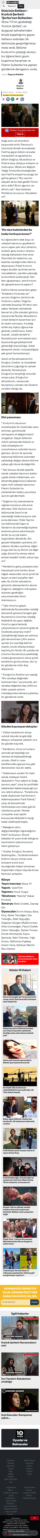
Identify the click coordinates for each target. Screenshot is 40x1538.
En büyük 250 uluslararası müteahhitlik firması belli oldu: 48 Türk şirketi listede (18, 1090)
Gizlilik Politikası (10, 1509)
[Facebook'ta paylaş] (8, 99)
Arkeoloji (29, 1463)
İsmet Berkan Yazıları (29, 1489)
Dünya (10, 1469)
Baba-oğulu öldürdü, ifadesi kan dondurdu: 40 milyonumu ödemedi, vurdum (19, 1121)
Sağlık (10, 1474)
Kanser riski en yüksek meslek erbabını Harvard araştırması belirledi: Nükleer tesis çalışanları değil (18, 1211)
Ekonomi (11, 1466)
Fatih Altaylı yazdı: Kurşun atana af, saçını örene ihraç (19, 1152)
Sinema (29, 1469)
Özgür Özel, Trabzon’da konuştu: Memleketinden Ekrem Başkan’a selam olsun (17, 1241)
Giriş (21, 6)
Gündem (10, 1461)
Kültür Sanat (8, 92)
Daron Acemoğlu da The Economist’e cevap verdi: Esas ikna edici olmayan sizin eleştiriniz (19, 999)
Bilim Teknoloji (10, 1479)
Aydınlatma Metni (11, 1489)
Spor (11, 1471)
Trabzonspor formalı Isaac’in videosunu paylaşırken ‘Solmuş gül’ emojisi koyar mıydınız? (19, 1273)
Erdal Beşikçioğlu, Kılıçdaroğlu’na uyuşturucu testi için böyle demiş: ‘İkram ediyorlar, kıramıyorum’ (18, 1180)
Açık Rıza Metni (10, 1506)
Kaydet (35, 1302)
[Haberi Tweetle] (3, 99)
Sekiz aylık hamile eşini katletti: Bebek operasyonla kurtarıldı (17, 1062)
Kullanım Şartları (11, 1493)
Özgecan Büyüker (16, 75)
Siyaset (11, 1463)
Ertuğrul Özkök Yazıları (29, 1494)
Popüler (10, 1477)
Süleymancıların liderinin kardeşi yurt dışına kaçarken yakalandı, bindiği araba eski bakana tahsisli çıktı (18, 1032)
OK (35, 1518)
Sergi (29, 1474)
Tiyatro (29, 1471)
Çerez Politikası (8, 1534)
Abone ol (12, 6)
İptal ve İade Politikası (11, 1502)
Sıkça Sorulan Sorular (11, 1513)
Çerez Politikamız (10, 1497)
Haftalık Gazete (29, 1498)
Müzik (29, 1466)
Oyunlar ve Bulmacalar (20, 1442)
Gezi (11, 1482)
